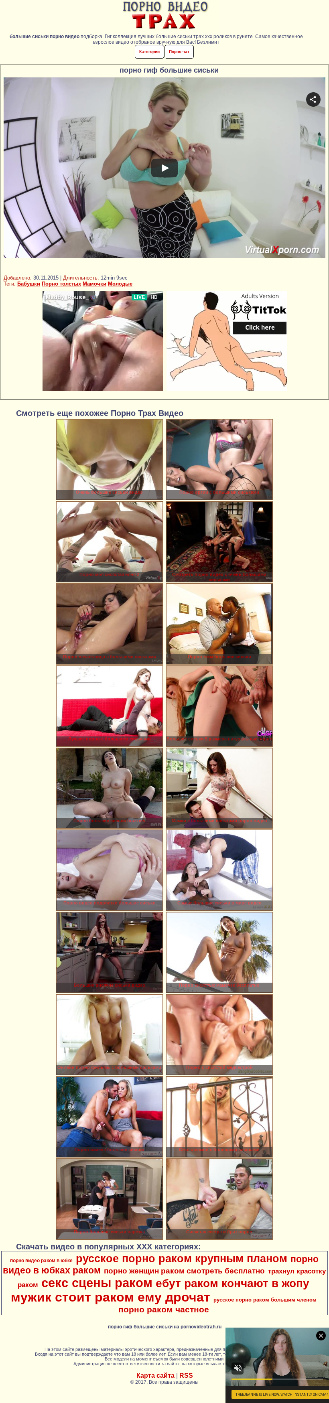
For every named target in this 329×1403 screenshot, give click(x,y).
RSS (186, 1375)
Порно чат (179, 51)
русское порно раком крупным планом (181, 1259)
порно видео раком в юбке (41, 1260)
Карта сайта (155, 1375)
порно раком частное (163, 1309)
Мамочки (94, 284)
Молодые (120, 284)
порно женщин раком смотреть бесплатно (184, 1271)
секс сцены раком (96, 1282)
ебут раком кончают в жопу (232, 1283)
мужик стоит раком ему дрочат (110, 1297)
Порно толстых (61, 284)
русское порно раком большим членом (265, 1300)
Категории (149, 51)
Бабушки (28, 284)
